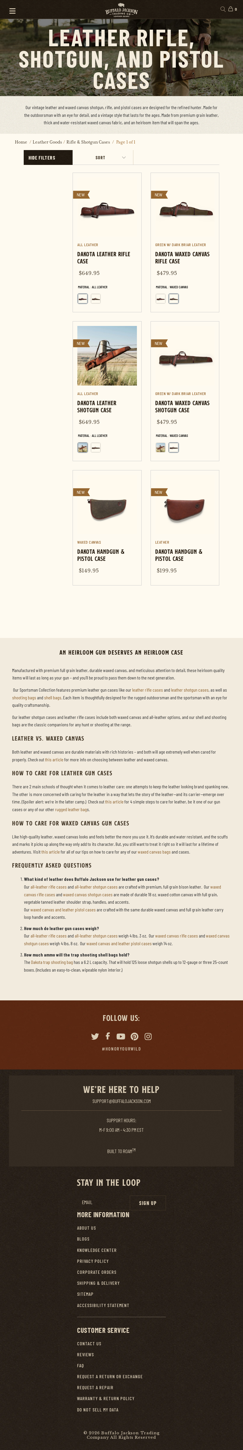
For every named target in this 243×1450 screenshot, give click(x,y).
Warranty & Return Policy (106, 1398)
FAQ (80, 1365)
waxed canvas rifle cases (176, 935)
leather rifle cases (147, 690)
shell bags (52, 697)
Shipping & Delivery (98, 1283)
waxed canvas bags (154, 851)
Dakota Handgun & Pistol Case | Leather (185, 527)
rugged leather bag (71, 809)
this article (54, 759)
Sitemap (85, 1294)
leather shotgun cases (190, 690)
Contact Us (89, 1343)
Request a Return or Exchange (110, 1376)
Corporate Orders (96, 1272)
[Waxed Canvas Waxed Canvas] (95, 298)
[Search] (223, 9)
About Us (86, 1228)
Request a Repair (95, 1387)
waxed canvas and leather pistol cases (63, 909)
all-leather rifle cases (49, 886)
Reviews (85, 1354)
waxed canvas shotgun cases (88, 894)
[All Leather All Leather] (82, 298)
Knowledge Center (97, 1250)
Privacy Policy (93, 1261)
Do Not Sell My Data (98, 1409)
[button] (10, 9)
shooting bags (24, 697)
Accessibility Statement (103, 1305)
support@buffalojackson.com (121, 1101)
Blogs (83, 1239)
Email (87, 1202)
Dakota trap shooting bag (52, 962)
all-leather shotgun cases (96, 886)
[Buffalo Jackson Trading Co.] (121, 9)
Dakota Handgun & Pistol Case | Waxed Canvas (107, 527)
